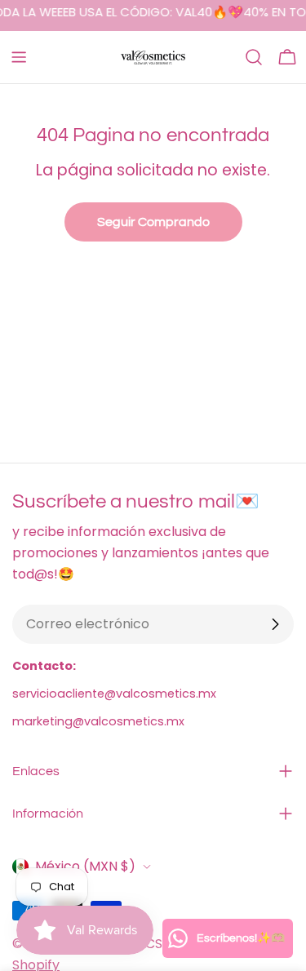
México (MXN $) (85, 866)
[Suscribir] (275, 624)
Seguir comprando (153, 221)
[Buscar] (253, 57)
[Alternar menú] (18, 57)
